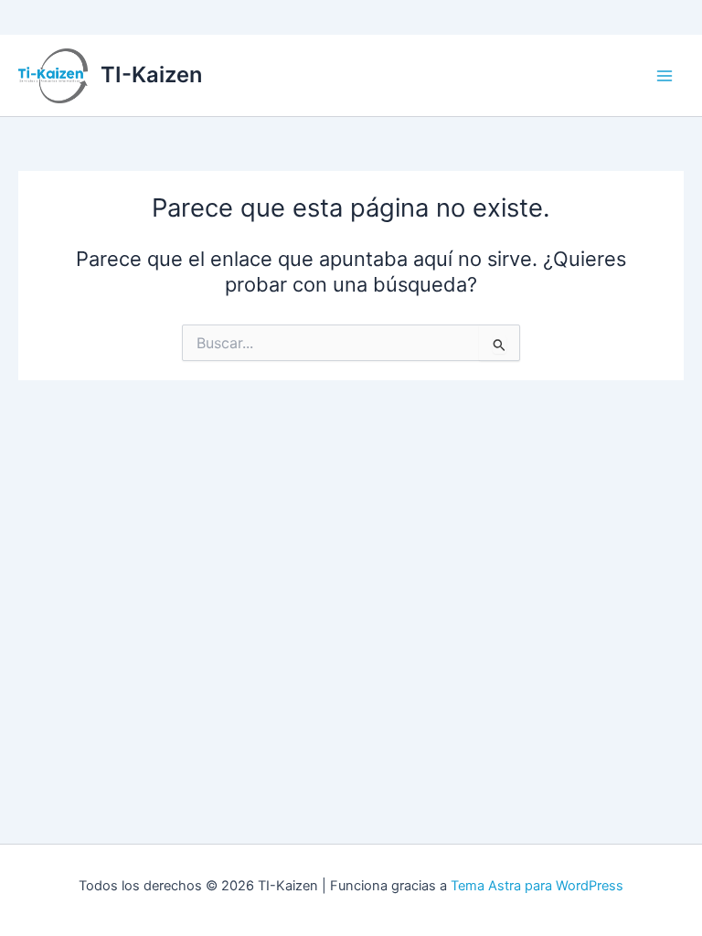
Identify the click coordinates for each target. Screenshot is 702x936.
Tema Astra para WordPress (537, 886)
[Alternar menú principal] (664, 76)
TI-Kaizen (151, 74)
